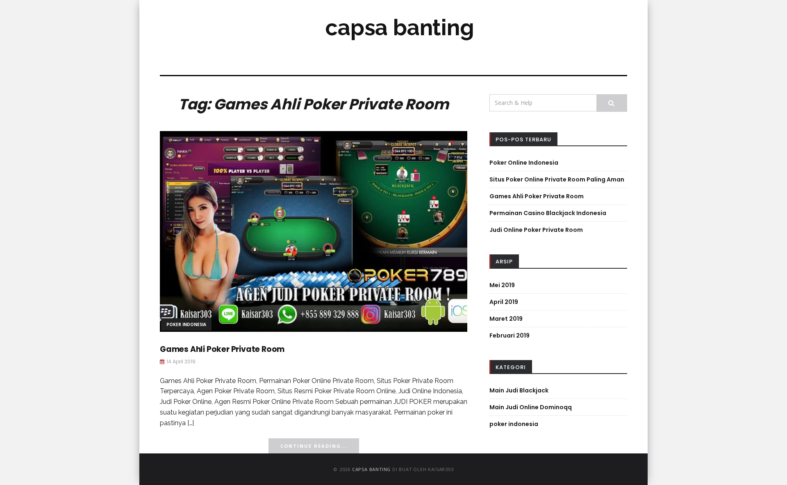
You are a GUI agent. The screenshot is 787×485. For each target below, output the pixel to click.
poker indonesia (186, 324)
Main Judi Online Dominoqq (530, 407)
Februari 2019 (509, 335)
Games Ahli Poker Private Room (222, 349)
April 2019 (503, 302)
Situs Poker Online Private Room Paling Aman (556, 179)
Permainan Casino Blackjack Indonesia (547, 213)
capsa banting (399, 27)
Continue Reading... (313, 446)
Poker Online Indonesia (523, 163)
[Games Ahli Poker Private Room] (313, 231)
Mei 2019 (502, 285)
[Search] (611, 103)
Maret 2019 (506, 319)
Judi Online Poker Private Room (536, 230)
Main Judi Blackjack (518, 390)
